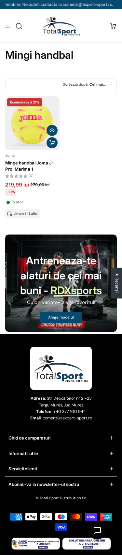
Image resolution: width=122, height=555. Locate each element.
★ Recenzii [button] (116, 283)
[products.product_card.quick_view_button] (52, 130)
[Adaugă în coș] (52, 142)
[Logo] (61, 26)
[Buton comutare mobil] (9, 26)
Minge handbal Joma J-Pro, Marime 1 (29, 165)
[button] (18, 25)
